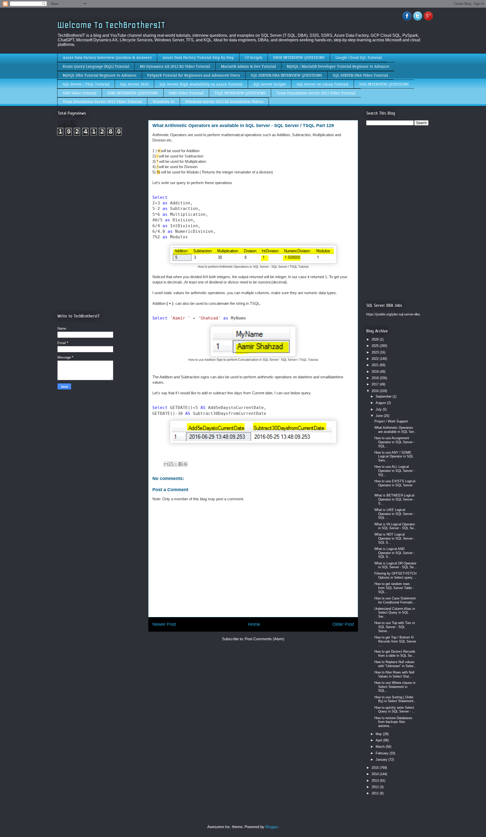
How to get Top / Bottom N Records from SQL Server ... (395, 641)
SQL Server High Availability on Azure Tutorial (200, 84)
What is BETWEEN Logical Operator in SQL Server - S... (394, 499)
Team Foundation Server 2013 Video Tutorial (315, 93)
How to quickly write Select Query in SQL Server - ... (394, 710)
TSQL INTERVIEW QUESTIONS (240, 93)
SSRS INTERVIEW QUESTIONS (132, 93)
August (381, 403)
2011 (376, 793)
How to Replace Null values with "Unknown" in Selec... (395, 664)
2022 (376, 359)
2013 (376, 780)
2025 (376, 346)
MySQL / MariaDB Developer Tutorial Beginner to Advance (338, 66)
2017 (376, 384)
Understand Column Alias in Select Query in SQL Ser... (394, 612)
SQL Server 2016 (134, 84)
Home (254, 624)
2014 (376, 774)
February (383, 753)
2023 (376, 352)
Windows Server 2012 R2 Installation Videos (224, 102)
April (379, 740)
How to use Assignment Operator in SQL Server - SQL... (394, 442)
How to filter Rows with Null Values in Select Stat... (394, 674)
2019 (376, 371)
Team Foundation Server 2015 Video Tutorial (102, 102)
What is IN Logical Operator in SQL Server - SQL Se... (395, 526)
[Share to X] (175, 464)
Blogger (271, 827)
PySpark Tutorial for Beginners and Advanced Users (193, 75)
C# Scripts (253, 58)
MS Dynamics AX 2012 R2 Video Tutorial (175, 66)
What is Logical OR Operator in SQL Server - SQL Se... (395, 565)
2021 (376, 365)
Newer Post (164, 624)
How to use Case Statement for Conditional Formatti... (395, 600)
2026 (376, 339)
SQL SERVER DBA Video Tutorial (360, 75)
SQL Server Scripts (269, 84)
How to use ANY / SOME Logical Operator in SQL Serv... (393, 456)
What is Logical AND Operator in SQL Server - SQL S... (394, 553)
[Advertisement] (100, 182)
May (379, 734)
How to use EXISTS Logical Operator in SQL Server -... (394, 485)
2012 (376, 787)
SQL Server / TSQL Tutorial (86, 84)
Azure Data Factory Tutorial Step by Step (198, 58)
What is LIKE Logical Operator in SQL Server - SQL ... (394, 514)
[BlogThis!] (170, 464)
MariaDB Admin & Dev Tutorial (248, 66)
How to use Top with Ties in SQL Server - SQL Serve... (394, 627)
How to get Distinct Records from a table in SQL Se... (394, 653)
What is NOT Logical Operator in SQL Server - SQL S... (394, 538)
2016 (376, 391)
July (379, 409)
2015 (376, 768)
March (381, 747)
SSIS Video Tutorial (79, 93)
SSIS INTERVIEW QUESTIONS (384, 84)
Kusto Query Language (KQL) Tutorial (96, 66)
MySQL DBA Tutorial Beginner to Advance (99, 75)
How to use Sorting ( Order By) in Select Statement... (395, 699)
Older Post (343, 624)
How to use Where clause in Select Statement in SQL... (394, 686)
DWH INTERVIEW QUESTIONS (299, 58)
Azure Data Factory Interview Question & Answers (107, 58)
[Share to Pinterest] (185, 464)
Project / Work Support (391, 421)
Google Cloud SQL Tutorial (358, 58)
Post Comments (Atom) (264, 639)
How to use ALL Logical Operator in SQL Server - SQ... (394, 470)
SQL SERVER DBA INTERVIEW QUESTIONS (286, 75)
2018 (376, 378)
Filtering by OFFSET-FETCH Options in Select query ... (395, 575)
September (384, 396)
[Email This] (166, 464)
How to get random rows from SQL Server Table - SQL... (394, 588)
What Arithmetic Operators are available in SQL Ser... (395, 430)
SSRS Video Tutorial (186, 93)
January (382, 759)
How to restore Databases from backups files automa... (393, 722)
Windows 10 (163, 102)
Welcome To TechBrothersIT (111, 25)
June (380, 416)
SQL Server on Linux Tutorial (322, 84)
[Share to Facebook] (180, 464)
